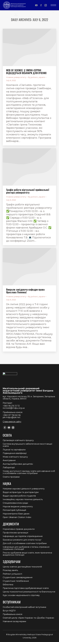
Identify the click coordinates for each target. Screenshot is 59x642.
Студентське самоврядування (17, 577)
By (36, 77)
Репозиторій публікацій (14, 510)
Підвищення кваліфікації (14, 453)
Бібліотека (8, 584)
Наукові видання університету (18, 506)
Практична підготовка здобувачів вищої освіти (26, 588)
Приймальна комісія (12, 614)
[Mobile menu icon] (53, 5)
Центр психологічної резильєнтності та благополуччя (29, 591)
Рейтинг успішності (12, 574)
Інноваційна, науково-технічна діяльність (23, 499)
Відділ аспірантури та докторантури (21, 492)
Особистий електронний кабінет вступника (24, 607)
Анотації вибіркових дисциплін (18, 464)
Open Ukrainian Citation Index (17, 517)
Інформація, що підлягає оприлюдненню (23, 536)
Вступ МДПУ (9, 610)
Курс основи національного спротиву (21, 595)
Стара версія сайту (12, 421)
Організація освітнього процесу (18, 440)
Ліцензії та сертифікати (14, 449)
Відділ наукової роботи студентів (19, 496)
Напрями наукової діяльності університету (24, 488)
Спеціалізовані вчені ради (15, 503)
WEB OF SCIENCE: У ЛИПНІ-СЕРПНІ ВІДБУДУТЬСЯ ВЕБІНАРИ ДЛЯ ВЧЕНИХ (26, 71)
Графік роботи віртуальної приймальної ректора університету (27, 191)
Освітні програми (11, 477)
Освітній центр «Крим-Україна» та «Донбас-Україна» (28, 618)
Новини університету (16, 77)
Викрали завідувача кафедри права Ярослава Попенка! (25, 291)
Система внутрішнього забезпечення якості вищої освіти (27, 445)
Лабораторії (9, 467)
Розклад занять (10, 570)
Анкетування (9, 460)
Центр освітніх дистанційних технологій (22, 566)
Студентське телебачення (16, 581)
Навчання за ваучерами (14, 621)
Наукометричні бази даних (16, 513)
